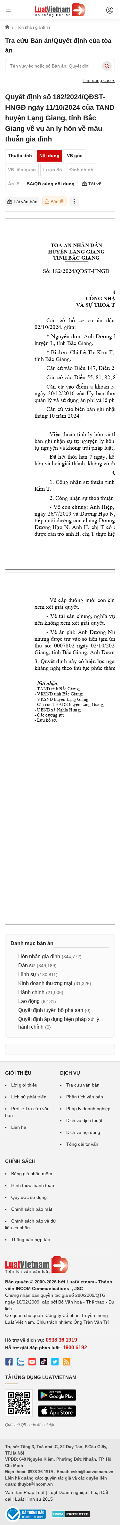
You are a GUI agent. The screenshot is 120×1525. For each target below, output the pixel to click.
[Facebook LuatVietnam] (9, 1363)
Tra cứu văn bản (83, 1085)
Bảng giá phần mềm (31, 1173)
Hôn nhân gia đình (39, 956)
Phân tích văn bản (84, 1096)
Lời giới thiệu (24, 1085)
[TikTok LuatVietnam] (43, 1363)
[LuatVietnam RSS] (66, 1363)
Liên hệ (18, 1127)
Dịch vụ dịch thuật (84, 1120)
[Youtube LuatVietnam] (32, 1363)
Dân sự (26, 965)
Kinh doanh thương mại (45, 983)
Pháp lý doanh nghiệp (88, 1108)
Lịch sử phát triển (28, 1096)
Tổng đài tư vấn (82, 1144)
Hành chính (31, 992)
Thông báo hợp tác (30, 1239)
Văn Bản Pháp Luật (24, 1492)
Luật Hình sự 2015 (34, 1499)
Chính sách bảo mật (31, 1209)
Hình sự (27, 974)
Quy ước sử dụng (29, 1197)
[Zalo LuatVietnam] (20, 1363)
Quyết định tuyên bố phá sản (50, 1010)
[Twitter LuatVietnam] (55, 1363)
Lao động (29, 1001)
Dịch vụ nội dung (83, 1132)
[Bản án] (60, 10)
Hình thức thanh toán (32, 1185)
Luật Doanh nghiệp (67, 1492)
